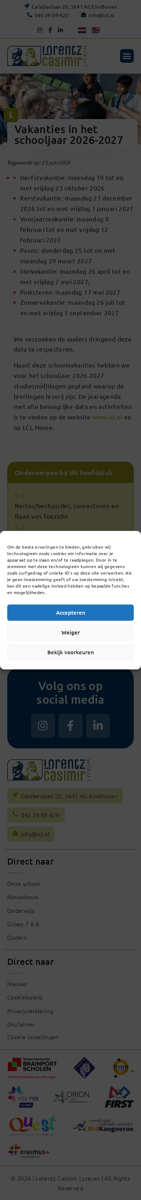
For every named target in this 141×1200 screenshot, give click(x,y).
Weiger (70, 632)
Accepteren (70, 612)
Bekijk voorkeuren (70, 652)
